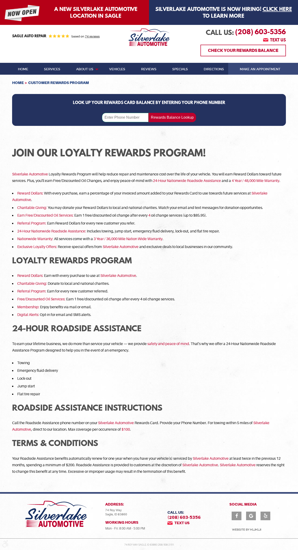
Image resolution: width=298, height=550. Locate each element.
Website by (246, 529)
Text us (278, 40)
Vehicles (117, 69)
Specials (180, 69)
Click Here (277, 10)
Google (251, 516)
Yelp (265, 516)
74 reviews (92, 36)
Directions (214, 69)
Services (52, 69)
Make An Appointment (260, 69)
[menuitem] (23, 69)
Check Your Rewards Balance (243, 50)
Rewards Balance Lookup (172, 117)
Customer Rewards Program (58, 82)
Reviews (148, 69)
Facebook (236, 516)
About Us (84, 69)
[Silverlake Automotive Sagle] (149, 37)
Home (23, 69)
